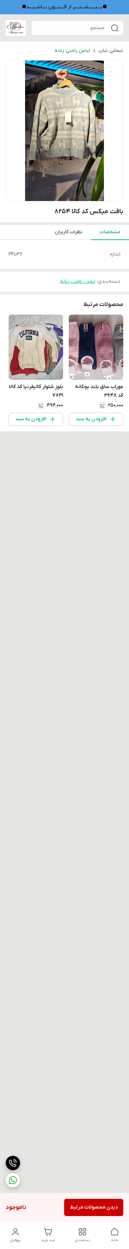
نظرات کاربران (68, 232)
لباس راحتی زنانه (72, 50)
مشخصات (110, 232)
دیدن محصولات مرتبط (94, 1207)
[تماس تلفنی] (13, 1163)
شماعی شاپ (111, 50)
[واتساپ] (13, 1180)
